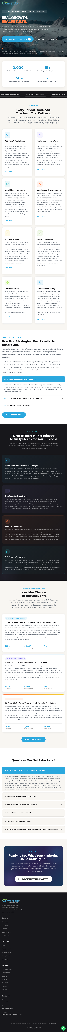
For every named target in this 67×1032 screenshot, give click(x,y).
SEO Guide (5, 959)
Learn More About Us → (14, 415)
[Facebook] (36, 1027)
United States (6, 973)
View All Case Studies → (33, 739)
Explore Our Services (46, 39)
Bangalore (5, 986)
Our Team (5, 925)
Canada (4, 976)
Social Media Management (31, 94)
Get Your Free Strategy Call (16, 39)
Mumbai (4, 979)
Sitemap (53, 1023)
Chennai (4, 990)
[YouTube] (40, 1027)
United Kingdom (7, 969)
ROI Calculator (6, 952)
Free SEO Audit (6, 949)
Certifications (6, 932)
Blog (3, 946)
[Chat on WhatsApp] (63, 1028)
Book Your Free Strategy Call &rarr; (33, 879)
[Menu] (63, 3)
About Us (5, 922)
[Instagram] (26, 1027)
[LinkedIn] (31, 1027)
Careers (4, 929)
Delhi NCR (5, 983)
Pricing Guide (6, 956)
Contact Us (5, 935)
